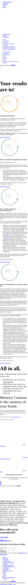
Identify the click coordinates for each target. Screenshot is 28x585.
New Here (5, 42)
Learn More (4, 537)
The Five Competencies (9, 49)
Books (4, 7)
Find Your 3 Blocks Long (9, 47)
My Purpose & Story (8, 570)
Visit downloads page (5, 137)
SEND (18, 486)
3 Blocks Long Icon (7, 1)
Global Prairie (3, 584)
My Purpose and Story (8, 43)
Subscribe (3, 551)
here (22, 182)
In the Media (6, 54)
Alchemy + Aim (12, 584)
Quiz (4, 6)
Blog (4, 60)
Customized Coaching (8, 46)
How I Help (6, 3)
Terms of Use (22, 553)
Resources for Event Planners (10, 61)
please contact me (16, 417)
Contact (5, 62)
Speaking (5, 4)
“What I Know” (7, 34)
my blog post (8, 237)
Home (4, 39)
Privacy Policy (3, 554)
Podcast (5, 35)
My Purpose (6, 37)
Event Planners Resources (9, 577)
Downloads (6, 53)
